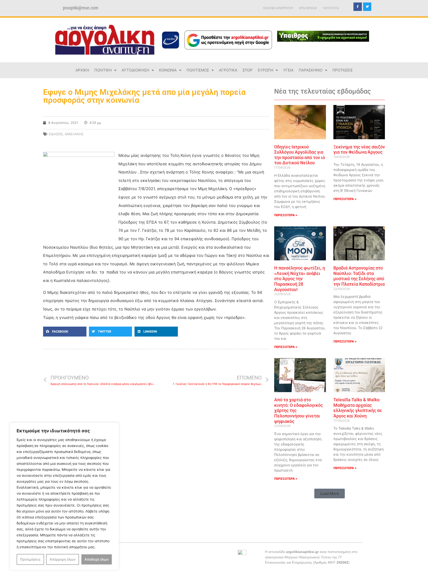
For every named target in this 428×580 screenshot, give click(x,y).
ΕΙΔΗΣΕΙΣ (56, 134)
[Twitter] (367, 6)
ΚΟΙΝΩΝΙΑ (168, 70)
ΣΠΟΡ (247, 70)
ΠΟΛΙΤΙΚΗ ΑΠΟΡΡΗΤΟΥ (278, 8)
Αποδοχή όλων (96, 559)
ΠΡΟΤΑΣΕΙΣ (342, 70)
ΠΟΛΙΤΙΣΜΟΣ (198, 70)
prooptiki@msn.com (80, 7)
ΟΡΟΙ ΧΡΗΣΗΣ (308, 8)
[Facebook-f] (357, 6)
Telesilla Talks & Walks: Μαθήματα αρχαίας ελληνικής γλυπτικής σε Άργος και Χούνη (357, 407)
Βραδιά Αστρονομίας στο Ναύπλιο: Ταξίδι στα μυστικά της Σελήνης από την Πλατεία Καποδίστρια (359, 276)
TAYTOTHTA (331, 8)
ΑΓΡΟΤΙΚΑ (228, 70)
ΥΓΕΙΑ (288, 70)
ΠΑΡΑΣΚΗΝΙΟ (310, 70)
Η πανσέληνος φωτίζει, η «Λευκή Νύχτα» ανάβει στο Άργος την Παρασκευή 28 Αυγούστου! (299, 278)
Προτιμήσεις (30, 559)
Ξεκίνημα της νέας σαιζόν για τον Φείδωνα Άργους (359, 149)
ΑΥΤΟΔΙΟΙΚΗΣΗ (135, 70)
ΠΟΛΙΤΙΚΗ (103, 70)
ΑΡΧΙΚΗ (82, 70)
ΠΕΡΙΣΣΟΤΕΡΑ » (285, 215)
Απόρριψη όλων (63, 559)
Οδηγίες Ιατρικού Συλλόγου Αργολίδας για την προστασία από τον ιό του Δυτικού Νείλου (299, 155)
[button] (64, 332)
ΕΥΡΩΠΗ (265, 70)
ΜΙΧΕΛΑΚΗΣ (74, 134)
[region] (64, 496)
